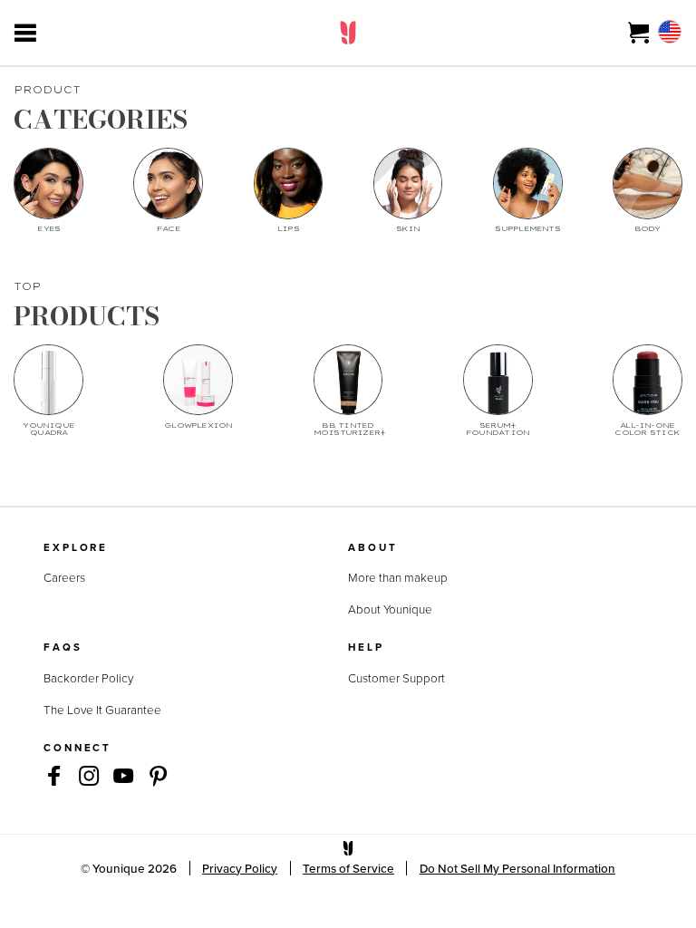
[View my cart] (639, 32)
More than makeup (398, 577)
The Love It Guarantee (102, 710)
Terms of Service (348, 868)
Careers (64, 577)
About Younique (390, 609)
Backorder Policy (88, 678)
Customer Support (396, 678)
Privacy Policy (239, 868)
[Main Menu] (25, 32)
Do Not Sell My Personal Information (517, 868)
